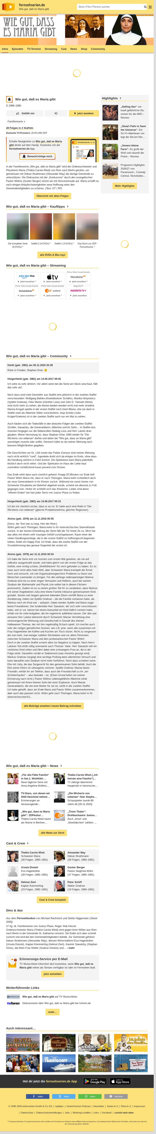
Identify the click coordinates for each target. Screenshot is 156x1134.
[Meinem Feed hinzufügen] (9, 99)
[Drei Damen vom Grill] (130, 1063)
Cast (64, 49)
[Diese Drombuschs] (22, 1063)
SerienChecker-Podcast (78, 1106)
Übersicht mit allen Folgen (53, 196)
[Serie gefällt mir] (24, 113)
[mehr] (69, 947)
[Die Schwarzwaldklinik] (59, 1043)
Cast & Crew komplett (52, 899)
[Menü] (150, 7)
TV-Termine (34, 49)
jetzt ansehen (85, 113)
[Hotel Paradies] (22, 1043)
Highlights (110, 98)
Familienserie (15, 121)
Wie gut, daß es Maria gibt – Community (37, 356)
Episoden (17, 49)
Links (96, 1112)
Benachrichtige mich (39, 156)
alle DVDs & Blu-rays (52, 254)
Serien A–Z (112, 1106)
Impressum (139, 1106)
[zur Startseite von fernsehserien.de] (8, 6)
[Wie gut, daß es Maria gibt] (83, 149)
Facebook (107, 1112)
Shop (84, 49)
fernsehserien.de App (61, 1081)
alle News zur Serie (52, 832)
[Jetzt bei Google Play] (95, 1081)
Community (98, 49)
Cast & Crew (15, 843)
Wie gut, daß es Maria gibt (34, 9)
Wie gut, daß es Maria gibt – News (32, 766)
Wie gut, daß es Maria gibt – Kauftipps (35, 206)
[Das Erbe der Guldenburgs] (95, 1063)
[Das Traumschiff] (59, 1063)
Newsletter (98, 1106)
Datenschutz (27, 1112)
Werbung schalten (82, 1112)
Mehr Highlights (124, 185)
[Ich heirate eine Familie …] (130, 1043)
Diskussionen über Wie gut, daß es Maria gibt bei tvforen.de (56, 1003)
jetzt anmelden (53, 974)
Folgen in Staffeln (19, 128)
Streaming (51, 49)
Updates (59, 1106)
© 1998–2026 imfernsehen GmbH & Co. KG (30, 1106)
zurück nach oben (124, 1112)
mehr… (52, 1012)
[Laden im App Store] (120, 1081)
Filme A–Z (126, 1106)
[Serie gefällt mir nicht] (56, 113)
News (73, 49)
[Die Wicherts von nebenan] (95, 1043)
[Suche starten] (145, 7)
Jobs (67, 1112)
